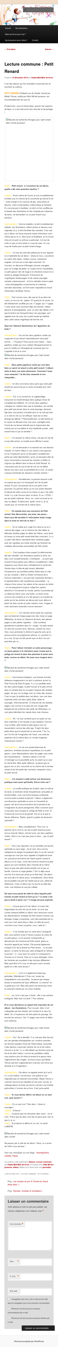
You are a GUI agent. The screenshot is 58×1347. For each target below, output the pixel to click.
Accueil (8, 28)
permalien (47, 1167)
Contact (35, 40)
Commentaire (16, 1224)
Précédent (9, 49)
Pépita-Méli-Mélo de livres (42, 77)
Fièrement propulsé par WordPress (29, 1341)
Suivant (49, 49)
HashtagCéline (42, 1152)
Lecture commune (44, 1161)
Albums (32, 1161)
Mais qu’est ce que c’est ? (15, 34)
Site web (13, 1290)
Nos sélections (21, 28)
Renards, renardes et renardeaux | (27, 1190)
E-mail (14, 1276)
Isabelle (7, 1155)
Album (16, 1167)
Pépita (15, 1155)
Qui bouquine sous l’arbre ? (16, 40)
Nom (14, 1261)
